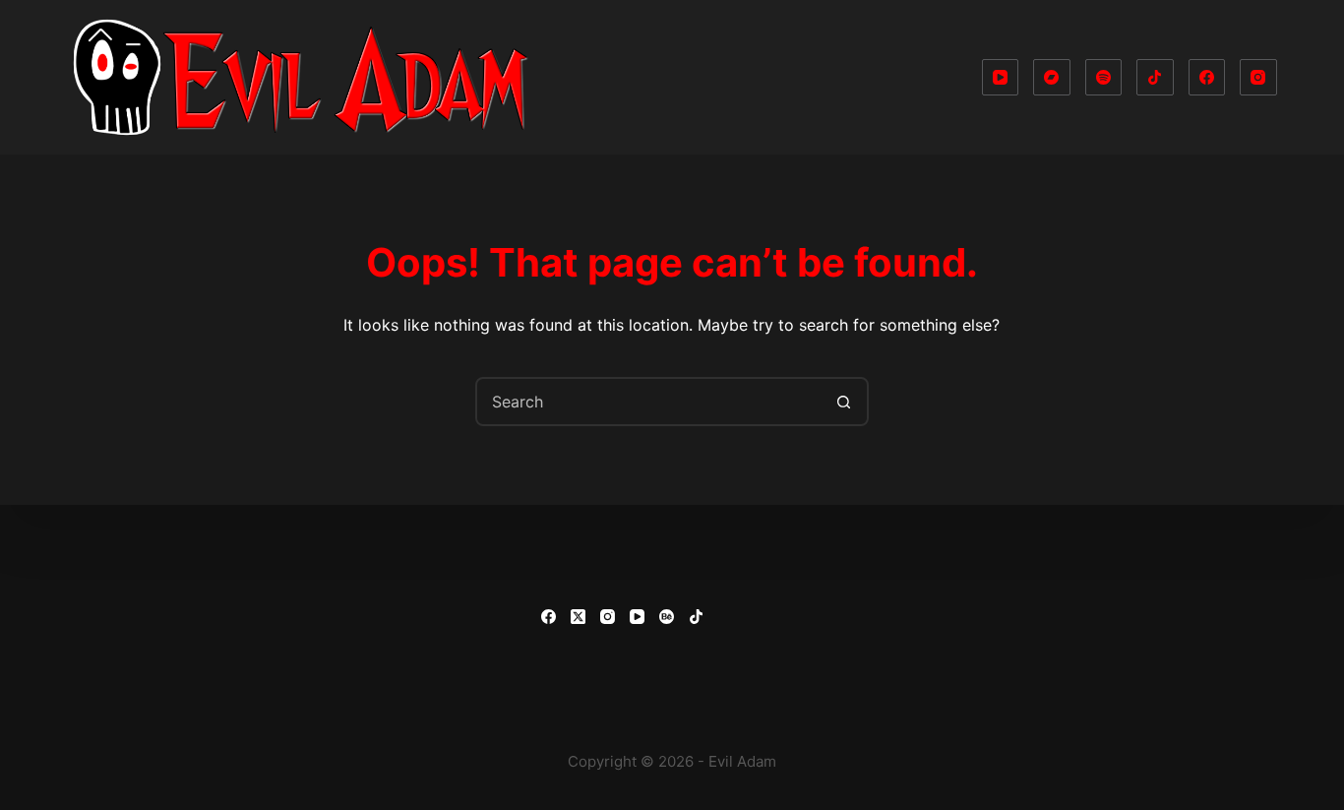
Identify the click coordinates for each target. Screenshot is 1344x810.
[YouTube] (1000, 77)
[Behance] (666, 616)
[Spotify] (1104, 77)
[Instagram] (1258, 77)
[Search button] (844, 401)
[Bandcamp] (1051, 77)
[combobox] (649, 401)
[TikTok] (1155, 77)
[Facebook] (1207, 77)
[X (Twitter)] (578, 616)
